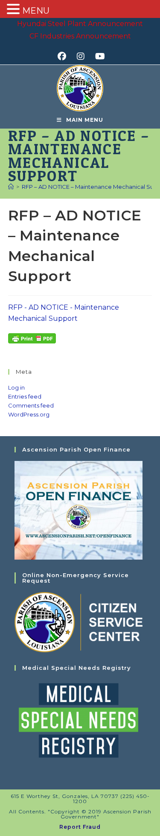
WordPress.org (28, 414)
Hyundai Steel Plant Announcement (80, 24)
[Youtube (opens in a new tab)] (99, 56)
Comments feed (31, 405)
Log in (16, 387)
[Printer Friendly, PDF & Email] (32, 338)
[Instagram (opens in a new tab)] (83, 56)
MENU (35, 11)
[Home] (11, 186)
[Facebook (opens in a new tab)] (64, 56)
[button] (14, 10)
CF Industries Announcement (80, 36)
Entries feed (24, 396)
